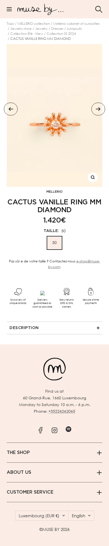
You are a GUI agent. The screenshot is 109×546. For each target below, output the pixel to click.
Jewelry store (21, 28)
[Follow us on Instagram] (55, 429)
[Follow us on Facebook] (41, 429)
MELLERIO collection (34, 23)
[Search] (98, 9)
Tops (10, 23)
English (78, 515)
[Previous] (11, 109)
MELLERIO (54, 191)
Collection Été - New (26, 33)
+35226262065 (61, 411)
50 (54, 242)
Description (24, 328)
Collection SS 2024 (61, 33)
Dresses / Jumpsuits (66, 28)
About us (19, 472)
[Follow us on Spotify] (69, 429)
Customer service (30, 492)
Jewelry (41, 28)
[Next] (98, 109)
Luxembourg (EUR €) (39, 515)
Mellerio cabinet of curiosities (76, 23)
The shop (18, 452)
